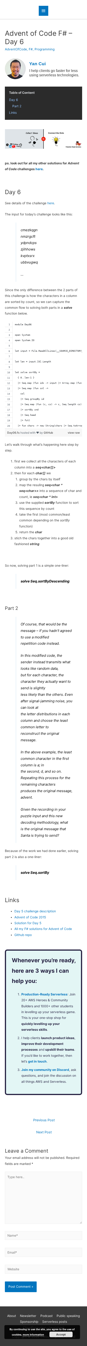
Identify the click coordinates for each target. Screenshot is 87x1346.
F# (31, 49)
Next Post (44, 1132)
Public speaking (68, 1316)
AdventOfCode (16, 49)
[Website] (43, 1270)
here (39, 169)
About (11, 1316)
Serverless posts (54, 1321)
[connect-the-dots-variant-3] (43, 138)
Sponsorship (29, 1321)
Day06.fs (13, 432)
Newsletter (28, 1316)
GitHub (48, 432)
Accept (61, 1334)
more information (33, 1334)
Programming (45, 49)
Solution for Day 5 (27, 923)
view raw (74, 432)
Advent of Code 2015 (30, 917)
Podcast (46, 1316)
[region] (43, 375)
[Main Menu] (43, 11)
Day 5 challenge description (35, 911)
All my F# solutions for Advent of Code (43, 929)
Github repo (23, 935)
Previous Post (44, 1120)
